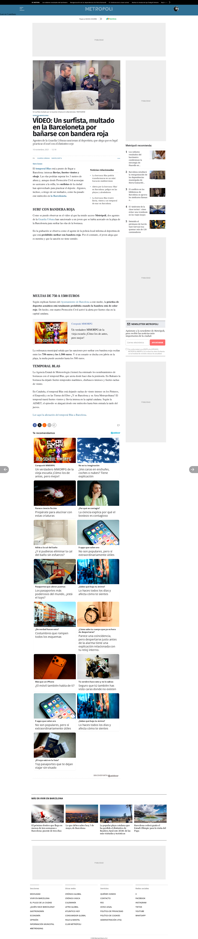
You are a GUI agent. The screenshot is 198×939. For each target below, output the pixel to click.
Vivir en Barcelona (40, 115)
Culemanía (70, 902)
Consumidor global (75, 915)
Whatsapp (141, 915)
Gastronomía (37, 911)
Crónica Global (73, 894)
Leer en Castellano (8, 14)
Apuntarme (157, 342)
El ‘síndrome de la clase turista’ (119, 2)
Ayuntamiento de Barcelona (74, 301)
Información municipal (42, 924)
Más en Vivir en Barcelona (47, 798)
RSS (102, 902)
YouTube (140, 911)
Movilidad (35, 894)
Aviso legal (106, 907)
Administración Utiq (110, 920)
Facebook (140, 898)
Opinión (34, 920)
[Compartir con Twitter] (40, 425)
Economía (35, 915)
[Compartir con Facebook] (35, 425)
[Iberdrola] (111, 19)
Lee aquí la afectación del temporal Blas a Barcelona (59, 414)
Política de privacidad (111, 911)
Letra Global (71, 907)
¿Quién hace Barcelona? (42, 907)
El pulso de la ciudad (41, 902)
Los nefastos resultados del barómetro (54, 2)
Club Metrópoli (73, 924)
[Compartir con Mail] (49, 425)
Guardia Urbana (43, 158)
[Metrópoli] (99, 8)
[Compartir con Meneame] (44, 425)
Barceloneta (57, 158)
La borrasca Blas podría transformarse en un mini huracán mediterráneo (103, 178)
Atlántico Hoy (72, 911)
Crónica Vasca (72, 898)
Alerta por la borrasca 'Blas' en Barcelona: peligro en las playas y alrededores (104, 189)
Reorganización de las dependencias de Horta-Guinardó (88, 2)
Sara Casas (37, 164)
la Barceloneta (58, 196)
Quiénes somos (108, 894)
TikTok (139, 907)
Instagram (141, 902)
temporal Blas (43, 168)
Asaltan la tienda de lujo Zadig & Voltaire (145, 2)
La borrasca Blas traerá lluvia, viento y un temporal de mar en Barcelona (104, 201)
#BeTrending (36, 928)
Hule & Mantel (72, 920)
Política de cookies (110, 915)
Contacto (105, 898)
